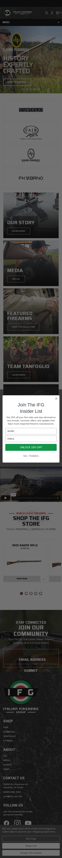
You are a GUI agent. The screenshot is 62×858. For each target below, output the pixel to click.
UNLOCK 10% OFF (31, 447)
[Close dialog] (56, 398)
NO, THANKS (31, 456)
